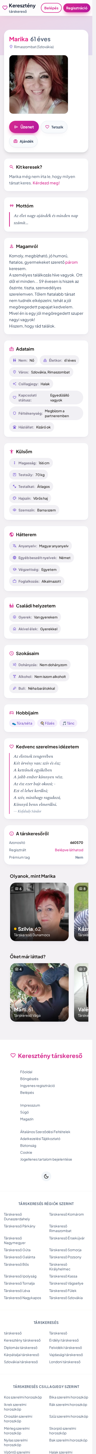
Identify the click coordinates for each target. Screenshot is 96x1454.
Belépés (51, 8)
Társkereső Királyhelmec (59, 1266)
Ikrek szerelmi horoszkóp (15, 1406)
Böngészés (29, 1078)
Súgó (24, 1112)
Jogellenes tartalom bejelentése (46, 1159)
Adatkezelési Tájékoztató (40, 1138)
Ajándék (23, 141)
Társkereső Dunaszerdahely (17, 1216)
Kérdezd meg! (46, 182)
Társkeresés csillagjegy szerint (46, 1386)
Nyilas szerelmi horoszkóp (16, 1442)
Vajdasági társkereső (66, 1354)
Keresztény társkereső (22, 1340)
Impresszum (30, 1105)
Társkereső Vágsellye (66, 1283)
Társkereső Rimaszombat (60, 1228)
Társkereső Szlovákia (66, 1297)
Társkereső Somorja (65, 1250)
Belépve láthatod (69, 850)
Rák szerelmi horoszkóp (68, 1404)
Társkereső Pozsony (65, 1257)
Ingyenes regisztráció (37, 1085)
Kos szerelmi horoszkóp (23, 1397)
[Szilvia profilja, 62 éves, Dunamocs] (39, 912)
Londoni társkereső (64, 1361)
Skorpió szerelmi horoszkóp (62, 1430)
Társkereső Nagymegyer (15, 1240)
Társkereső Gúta (17, 1250)
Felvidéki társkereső (65, 1347)
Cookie (26, 1152)
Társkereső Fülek (63, 1290)
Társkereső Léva (17, 1290)
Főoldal (26, 1072)
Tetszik (54, 127)
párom (71, 262)
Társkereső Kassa (63, 1276)
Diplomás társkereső (20, 1347)
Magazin (26, 1119)
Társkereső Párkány (19, 1226)
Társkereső (58, 1333)
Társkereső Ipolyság (20, 1276)
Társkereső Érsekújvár (67, 1238)
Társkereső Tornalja (19, 1283)
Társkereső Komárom (66, 1214)
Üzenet (24, 127)
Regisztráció (76, 8)
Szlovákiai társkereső (21, 1361)
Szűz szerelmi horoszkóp (68, 1416)
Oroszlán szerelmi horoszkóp (18, 1418)
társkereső (13, 1333)
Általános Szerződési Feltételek (45, 1131)
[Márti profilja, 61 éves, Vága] (39, 992)
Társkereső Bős (16, 1264)
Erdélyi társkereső (64, 1340)
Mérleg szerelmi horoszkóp (17, 1430)
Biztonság (28, 1145)
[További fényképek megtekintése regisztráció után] (38, 84)
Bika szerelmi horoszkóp (68, 1397)
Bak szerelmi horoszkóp (68, 1440)
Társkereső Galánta (19, 1257)
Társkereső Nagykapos (22, 1297)
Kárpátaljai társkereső (21, 1354)
